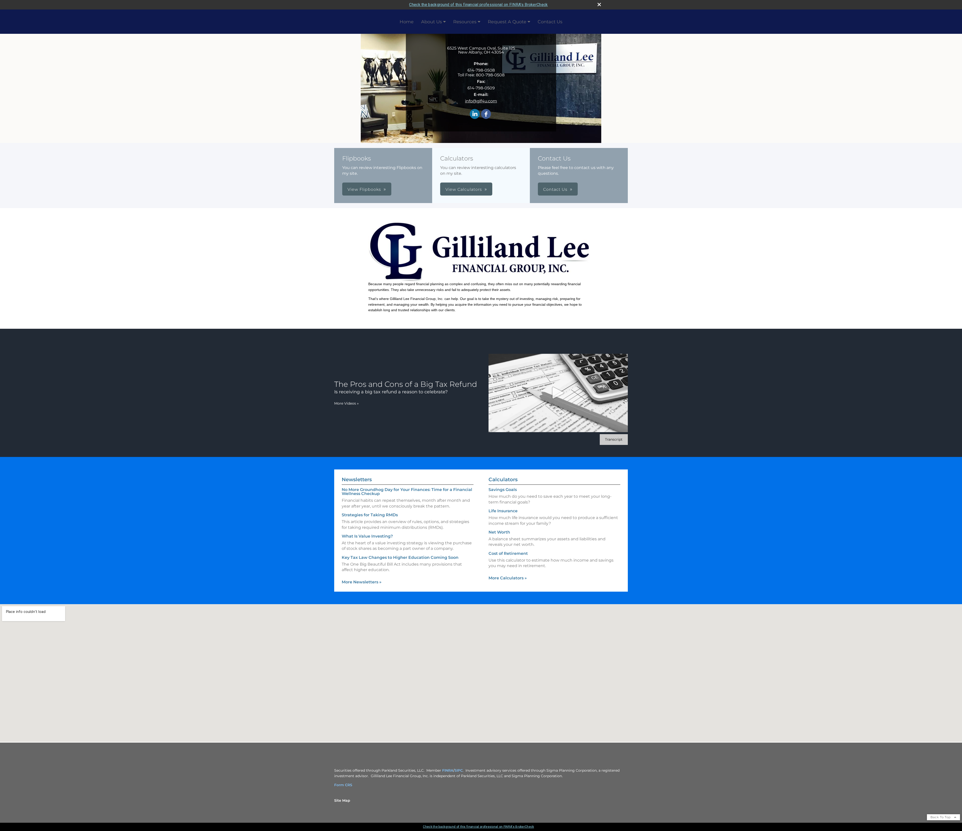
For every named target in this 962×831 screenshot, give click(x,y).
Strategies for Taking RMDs (370, 515)
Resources (464, 22)
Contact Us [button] (555, 189)
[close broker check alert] (599, 5)
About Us (431, 22)
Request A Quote (507, 22)
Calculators (503, 479)
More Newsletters (362, 582)
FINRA (447, 770)
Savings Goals (503, 489)
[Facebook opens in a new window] (486, 114)
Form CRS (343, 785)
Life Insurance (503, 511)
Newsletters (357, 479)
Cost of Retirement (508, 553)
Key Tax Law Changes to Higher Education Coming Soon (400, 557)
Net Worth (499, 532)
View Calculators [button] (463, 189)
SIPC (458, 770)
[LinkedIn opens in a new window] (475, 114)
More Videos (346, 403)
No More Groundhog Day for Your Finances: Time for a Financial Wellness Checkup (407, 491)
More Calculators (508, 578)
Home (407, 22)
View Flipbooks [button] (364, 189)
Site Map (342, 800)
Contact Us (550, 22)
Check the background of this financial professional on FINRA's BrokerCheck (478, 4)
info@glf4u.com (481, 101)
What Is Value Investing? (367, 536)
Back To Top (941, 817)
